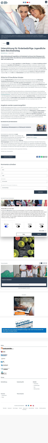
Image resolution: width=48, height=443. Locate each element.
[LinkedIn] (25, 2)
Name (2, 167)
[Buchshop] (24, 365)
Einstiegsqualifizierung (5, 94)
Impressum (10, 408)
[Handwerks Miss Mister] (24, 355)
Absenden (40, 192)
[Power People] (24, 352)
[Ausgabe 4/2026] (24, 243)
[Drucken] (44, 157)
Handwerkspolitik (20, 381)
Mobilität (34, 381)
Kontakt (20, 408)
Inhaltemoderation (42, 408)
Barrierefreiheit (31, 408)
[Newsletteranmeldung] (24, 306)
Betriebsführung (4, 381)
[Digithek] (24, 373)
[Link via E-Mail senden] (46, 157)
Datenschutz (25, 408)
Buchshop (24, 409)
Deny (24, 234)
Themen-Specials (20, 393)
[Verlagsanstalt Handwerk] (24, 369)
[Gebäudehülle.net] (24, 348)
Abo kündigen (15, 408)
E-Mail (2, 173)
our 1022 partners (8, 210)
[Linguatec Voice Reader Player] (7, 43)
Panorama (3, 393)
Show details (41, 230)
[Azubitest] (24, 358)
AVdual (35, 137)
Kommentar (3, 178)
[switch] (18, 226)
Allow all (39, 234)
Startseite (4, 408)
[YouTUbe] (27, 2)
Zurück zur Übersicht (8, 156)
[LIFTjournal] (24, 362)
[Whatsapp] (41, 157)
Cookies (36, 408)
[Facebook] (23, 2)
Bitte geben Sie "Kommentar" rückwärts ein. (9, 185)
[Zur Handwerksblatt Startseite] (4, 2)
